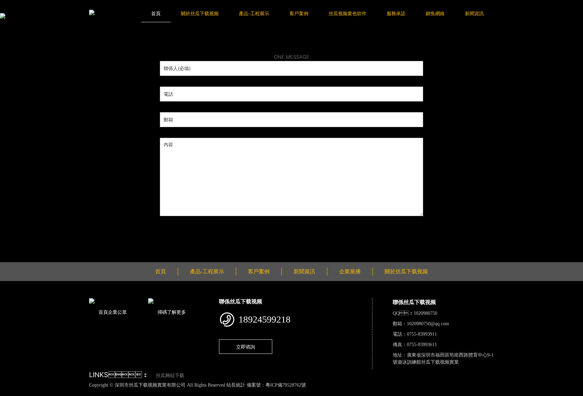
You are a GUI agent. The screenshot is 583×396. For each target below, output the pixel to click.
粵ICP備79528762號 (286, 385)
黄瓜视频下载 (119, 392)
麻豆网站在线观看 (156, 392)
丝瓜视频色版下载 (40, 392)
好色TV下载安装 (343, 392)
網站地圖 (10, 392)
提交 (165, 230)
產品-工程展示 (254, 13)
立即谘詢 (245, 346)
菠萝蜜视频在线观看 (242, 392)
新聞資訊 (474, 13)
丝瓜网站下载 (170, 375)
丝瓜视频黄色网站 (82, 392)
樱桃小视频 (310, 392)
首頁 (156, 13)
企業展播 (350, 271)
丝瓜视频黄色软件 (347, 13)
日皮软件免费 (281, 392)
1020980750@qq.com (428, 323)
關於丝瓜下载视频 (200, 13)
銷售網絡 (435, 13)
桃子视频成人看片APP (388, 392)
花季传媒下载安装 (197, 392)
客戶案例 (298, 13)
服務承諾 (396, 13)
